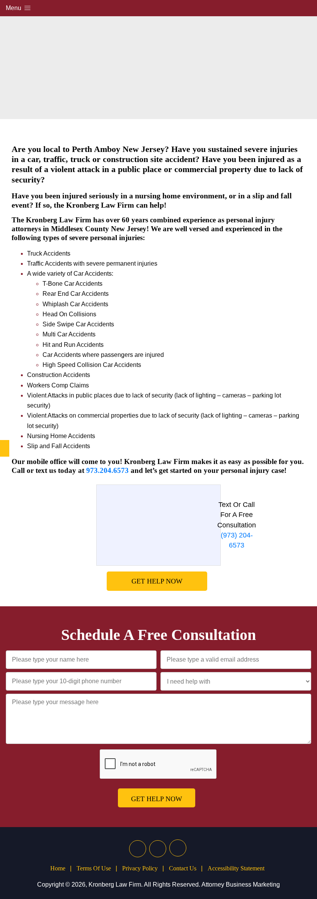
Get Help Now (156, 581)
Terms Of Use (94, 868)
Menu (14, 8)
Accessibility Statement (236, 868)
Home (57, 868)
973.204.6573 (107, 470)
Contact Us (182, 868)
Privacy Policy (140, 868)
